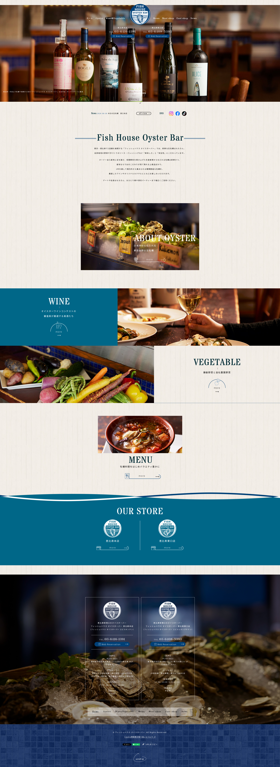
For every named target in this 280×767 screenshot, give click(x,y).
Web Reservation (124, 36)
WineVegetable (124, 711)
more (149, 259)
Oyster (107, 711)
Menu (141, 711)
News (185, 711)
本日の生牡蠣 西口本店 (117, 113)
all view (143, 113)
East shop (171, 711)
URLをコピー (152, 744)
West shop (155, 711)
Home (95, 711)
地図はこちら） (114, 664)
